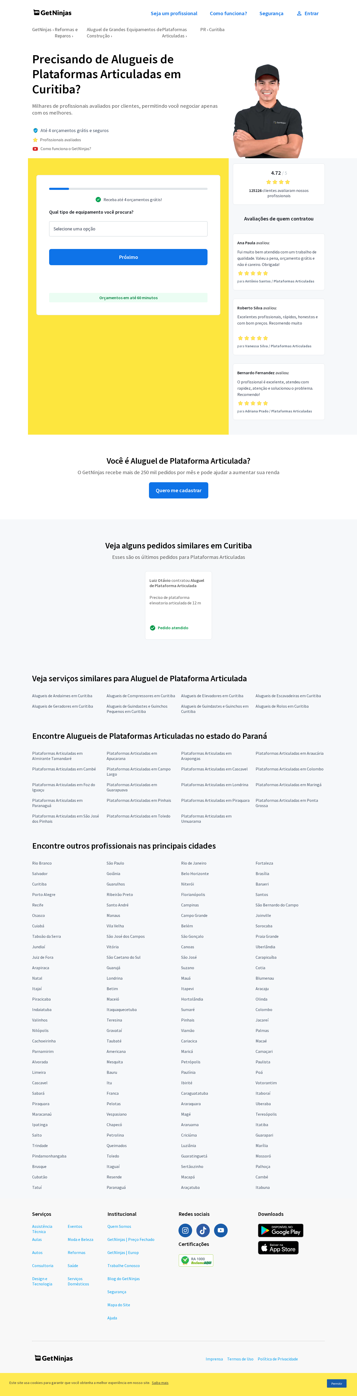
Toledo (113, 1156)
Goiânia (113, 873)
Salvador (40, 873)
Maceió (113, 999)
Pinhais (187, 1020)
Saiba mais (160, 1382)
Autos (37, 1252)
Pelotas (114, 1103)
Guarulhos (116, 884)
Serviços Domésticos (78, 1281)
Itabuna (263, 1187)
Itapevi (187, 988)
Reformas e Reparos (66, 32)
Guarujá (113, 967)
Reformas (76, 1252)
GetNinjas (41, 29)
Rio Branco (42, 863)
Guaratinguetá (194, 1156)
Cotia (260, 967)
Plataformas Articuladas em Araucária (290, 753)
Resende (114, 1176)
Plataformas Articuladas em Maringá (288, 784)
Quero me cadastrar (178, 490)
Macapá (188, 1176)
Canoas (187, 946)
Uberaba (263, 1103)
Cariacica (189, 1040)
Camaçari (264, 1051)
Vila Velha (115, 925)
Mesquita (115, 1061)
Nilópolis (40, 1030)
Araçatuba (190, 1187)
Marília (262, 1145)
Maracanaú (41, 1114)
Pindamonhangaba (49, 1156)
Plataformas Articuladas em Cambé (64, 768)
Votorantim (266, 1082)
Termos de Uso (240, 1358)
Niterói (187, 884)
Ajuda (112, 1317)
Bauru (112, 1072)
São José (189, 957)
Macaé (261, 1040)
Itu (109, 1082)
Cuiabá (38, 925)
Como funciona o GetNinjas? (66, 148)
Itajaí (37, 988)
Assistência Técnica (42, 1229)
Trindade (40, 1145)
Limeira (39, 1072)
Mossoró (263, 1156)
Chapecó (114, 1124)
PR (203, 29)
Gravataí (114, 1030)
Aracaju (262, 988)
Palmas (262, 1030)
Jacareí (262, 1020)
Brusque (39, 1166)
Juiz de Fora (42, 957)
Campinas (190, 904)
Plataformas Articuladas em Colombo (290, 768)
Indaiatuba (41, 1009)
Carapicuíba (266, 957)
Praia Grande (267, 936)
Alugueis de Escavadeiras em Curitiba (288, 695)
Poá (259, 1072)
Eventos (75, 1226)
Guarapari (264, 1135)
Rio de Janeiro (193, 863)
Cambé (262, 1176)
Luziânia (188, 1145)
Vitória (113, 946)
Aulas (37, 1239)
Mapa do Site (118, 1304)
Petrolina (115, 1135)
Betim (112, 988)
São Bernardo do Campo (277, 904)
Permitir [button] (336, 1384)
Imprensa (214, 1358)
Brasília (262, 873)
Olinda (261, 999)
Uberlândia (265, 946)
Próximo (128, 257)
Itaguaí (113, 1166)
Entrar (311, 13)
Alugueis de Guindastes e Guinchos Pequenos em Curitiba (137, 708)
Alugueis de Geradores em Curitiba (62, 706)
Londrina (115, 978)
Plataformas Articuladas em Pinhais (139, 800)
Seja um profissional (174, 13)
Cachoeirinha (44, 1040)
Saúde (73, 1265)
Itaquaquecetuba (122, 1009)
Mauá (186, 978)
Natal (37, 978)
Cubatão (39, 1176)
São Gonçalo (192, 936)
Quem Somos (119, 1226)
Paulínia (188, 1072)
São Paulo (115, 863)
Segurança (272, 13)
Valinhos (40, 1020)
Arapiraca (40, 967)
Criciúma (189, 1135)
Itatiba (262, 1124)
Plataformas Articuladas (174, 32)
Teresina (114, 1020)
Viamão (187, 1030)
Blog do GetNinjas (123, 1278)
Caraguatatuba (194, 1093)
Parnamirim (43, 1051)
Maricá (187, 1051)
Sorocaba (264, 925)
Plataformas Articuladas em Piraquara (215, 800)
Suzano (187, 967)
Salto (37, 1135)
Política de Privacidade (278, 1358)
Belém (187, 925)
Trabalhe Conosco (123, 1265)
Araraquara (191, 1103)
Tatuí (37, 1187)
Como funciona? (228, 13)
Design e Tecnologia (42, 1281)
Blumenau (265, 978)
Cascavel (40, 1082)
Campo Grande (194, 915)
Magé (186, 1114)
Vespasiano (117, 1114)
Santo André (118, 904)
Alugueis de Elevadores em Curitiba (212, 695)
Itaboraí (263, 1093)
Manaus (113, 915)
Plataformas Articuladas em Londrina (214, 784)
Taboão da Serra (46, 936)
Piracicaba (41, 999)
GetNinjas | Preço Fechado (130, 1239)
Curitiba (216, 29)
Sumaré (188, 1009)
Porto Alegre (43, 894)
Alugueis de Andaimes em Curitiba (62, 695)
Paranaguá (116, 1187)
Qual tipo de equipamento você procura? (91, 212)
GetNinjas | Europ (123, 1252)
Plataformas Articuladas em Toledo (138, 816)
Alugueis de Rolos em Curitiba (282, 706)
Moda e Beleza (80, 1239)
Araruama (190, 1124)
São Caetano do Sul (124, 957)
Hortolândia (192, 999)
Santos (262, 894)
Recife (37, 904)
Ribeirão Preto (120, 894)
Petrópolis (190, 1061)
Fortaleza (264, 863)
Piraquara (40, 1103)
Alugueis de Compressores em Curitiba (141, 695)
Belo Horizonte (195, 873)
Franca (113, 1093)
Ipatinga (40, 1124)
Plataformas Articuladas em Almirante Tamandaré (57, 756)
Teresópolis (266, 1114)
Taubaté (114, 1040)
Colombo (264, 1009)
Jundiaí (38, 946)
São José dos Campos (126, 936)
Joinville (263, 915)
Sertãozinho (192, 1166)
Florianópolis (193, 894)
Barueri (262, 884)
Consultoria (42, 1265)
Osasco (38, 915)
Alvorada (40, 1061)
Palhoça (263, 1166)
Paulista (263, 1061)
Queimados (117, 1145)
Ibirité (186, 1082)
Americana (116, 1051)
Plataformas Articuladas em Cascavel (214, 768)
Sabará (38, 1093)
